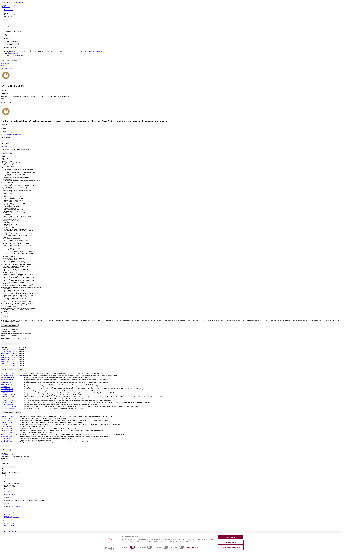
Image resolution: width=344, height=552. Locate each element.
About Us (14, 5)
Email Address (25, 51)
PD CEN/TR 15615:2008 (8, 400)
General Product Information (10, 325)
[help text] (2, 99)
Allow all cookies (231, 537)
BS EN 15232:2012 (6, 381)
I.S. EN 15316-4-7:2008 (8, 363)
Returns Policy (8, 516)
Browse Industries (9, 525)
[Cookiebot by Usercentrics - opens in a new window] (110, 548)
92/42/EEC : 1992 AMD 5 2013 (10, 434)
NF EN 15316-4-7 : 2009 (8, 361)
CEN (2, 66)
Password (69, 51)
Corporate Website (6, 5)
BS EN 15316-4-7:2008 (8, 359)
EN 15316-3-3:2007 (6, 420)
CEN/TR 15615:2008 (7, 391)
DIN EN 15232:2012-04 (8, 379)
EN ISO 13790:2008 (7, 422)
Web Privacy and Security (11, 517)
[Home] (5, 7)
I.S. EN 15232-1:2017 (7, 397)
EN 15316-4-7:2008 (6, 68)
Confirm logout (14, 41)
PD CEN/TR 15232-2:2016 (9, 395)
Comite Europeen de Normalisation (11, 134)
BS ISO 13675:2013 (7, 404)
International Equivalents (9, 344)
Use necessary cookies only (231, 547)
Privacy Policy (8, 514)
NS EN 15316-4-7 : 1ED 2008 (9, 353)
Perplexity (12, 455)
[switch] (149, 547)
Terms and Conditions (10, 513)
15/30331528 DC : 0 (7, 389)
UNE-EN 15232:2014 (7, 408)
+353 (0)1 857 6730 (17, 2)
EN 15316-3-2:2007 (6, 436)
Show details (191, 547)
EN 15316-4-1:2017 (6, 146)
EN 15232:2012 (5, 398)
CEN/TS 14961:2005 (7, 426)
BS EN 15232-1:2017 (7, 385)
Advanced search (5, 63)
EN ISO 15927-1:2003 (7, 416)
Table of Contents (7, 153)
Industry (5, 446)
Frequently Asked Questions (12, 532)
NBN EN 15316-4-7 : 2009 (9, 355)
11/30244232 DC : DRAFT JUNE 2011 (12, 375)
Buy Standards (8, 10)
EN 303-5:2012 (5, 424)
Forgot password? (98, 51)
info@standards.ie (9, 494)
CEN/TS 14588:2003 (7, 432)
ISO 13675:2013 (5, 387)
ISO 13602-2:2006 (6, 428)
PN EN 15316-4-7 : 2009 (8, 349)
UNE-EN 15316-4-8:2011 (8, 406)
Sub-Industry (6, 450)
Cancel (7, 41)
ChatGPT (5, 455)
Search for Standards (10, 524)
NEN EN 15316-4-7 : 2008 (9, 357)
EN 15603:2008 (5, 418)
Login (6, 53)
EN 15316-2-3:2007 (6, 442)
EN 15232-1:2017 (6, 393)
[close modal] (5, 35)
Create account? (13, 53)
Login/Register (10, 44)
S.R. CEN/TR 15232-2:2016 (9, 373)
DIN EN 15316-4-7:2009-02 (9, 351)
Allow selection (231, 542)
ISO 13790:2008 (5, 438)
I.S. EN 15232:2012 (6, 383)
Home (2, 65)
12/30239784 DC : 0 (7, 402)
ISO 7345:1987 (5, 440)
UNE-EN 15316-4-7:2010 (8, 365)
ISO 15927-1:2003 (6, 430)
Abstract (5, 316)
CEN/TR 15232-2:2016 (8, 377)
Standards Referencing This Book (12, 412)
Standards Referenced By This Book (12, 369)
